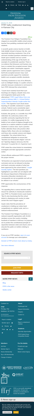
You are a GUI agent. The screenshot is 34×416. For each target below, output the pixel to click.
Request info (17, 273)
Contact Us (4, 303)
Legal (20, 319)
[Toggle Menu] (2, 2)
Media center (7, 290)
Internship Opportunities (24, 331)
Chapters (20, 312)
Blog (4, 283)
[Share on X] (8, 33)
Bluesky (12, 5)
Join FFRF (17, 268)
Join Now (3, 346)
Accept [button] (16, 412)
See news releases (7, 245)
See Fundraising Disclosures (7, 315)
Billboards (20, 349)
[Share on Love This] (14, 33)
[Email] (6, 8)
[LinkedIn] (27, 5)
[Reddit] (25, 5)
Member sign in (21, 1)
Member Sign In (5, 349)
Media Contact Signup (24, 352)
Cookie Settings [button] (7, 412)
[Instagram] (9, 5)
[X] (16, 5)
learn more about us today (23, 241)
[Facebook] (6, 5)
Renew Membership (6, 352)
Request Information (23, 309)
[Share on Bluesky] (5, 33)
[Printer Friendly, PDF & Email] (30, 37)
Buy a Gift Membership (7, 354)
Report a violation (10, 1)
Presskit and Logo (22, 346)
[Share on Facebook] (2, 33)
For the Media (22, 343)
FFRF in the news (8, 286)
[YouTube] (23, 5)
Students (21, 328)
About (20, 303)
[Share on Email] (11, 33)
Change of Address (6, 357)
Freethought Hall (22, 306)
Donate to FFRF (6, 241)
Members (4, 343)
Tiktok (19, 5)
